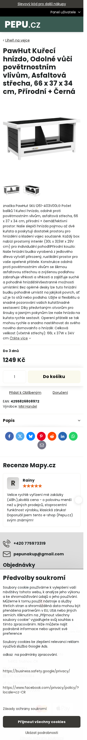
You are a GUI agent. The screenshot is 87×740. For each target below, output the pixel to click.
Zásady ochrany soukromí (25, 708)
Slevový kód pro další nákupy (42, 3)
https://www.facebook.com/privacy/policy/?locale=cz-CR (41, 690)
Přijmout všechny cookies (41, 721)
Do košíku (54, 376)
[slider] (32, 486)
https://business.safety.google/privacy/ (36, 671)
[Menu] (77, 24)
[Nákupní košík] (66, 24)
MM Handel (28, 406)
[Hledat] (54, 24)
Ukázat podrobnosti (41, 733)
